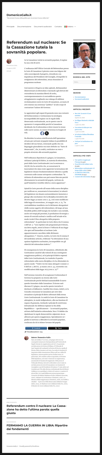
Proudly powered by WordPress (29, 446)
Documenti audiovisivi (43, 27)
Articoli (9, 71)
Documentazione (24, 27)
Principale (10, 27)
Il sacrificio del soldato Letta (84, 164)
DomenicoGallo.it (19, 15)
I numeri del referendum (82, 177)
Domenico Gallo (12, 65)
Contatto (58, 27)
